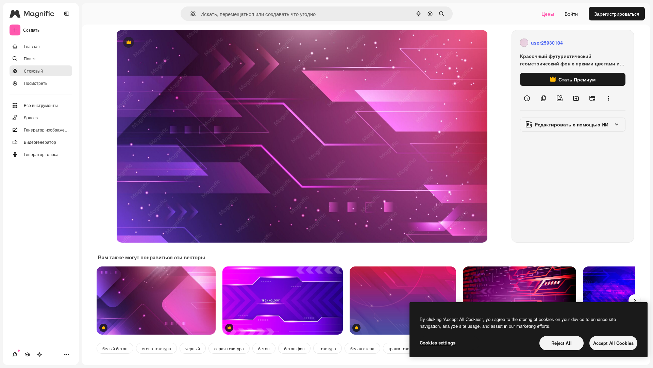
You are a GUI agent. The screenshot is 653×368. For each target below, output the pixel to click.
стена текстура (156, 348)
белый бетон (115, 348)
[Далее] (635, 300)
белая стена (362, 348)
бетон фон (294, 348)
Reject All (561, 343)
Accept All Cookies (613, 343)
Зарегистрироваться (616, 13)
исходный (161, 42)
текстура (327, 348)
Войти (571, 13)
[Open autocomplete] (190, 13)
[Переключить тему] (39, 354)
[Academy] (27, 354)
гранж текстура (403, 348)
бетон (264, 348)
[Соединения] (15, 354)
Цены (547, 13)
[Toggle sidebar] (66, 13)
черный (192, 348)
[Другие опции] (608, 98)
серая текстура (229, 348)
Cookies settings (437, 342)
